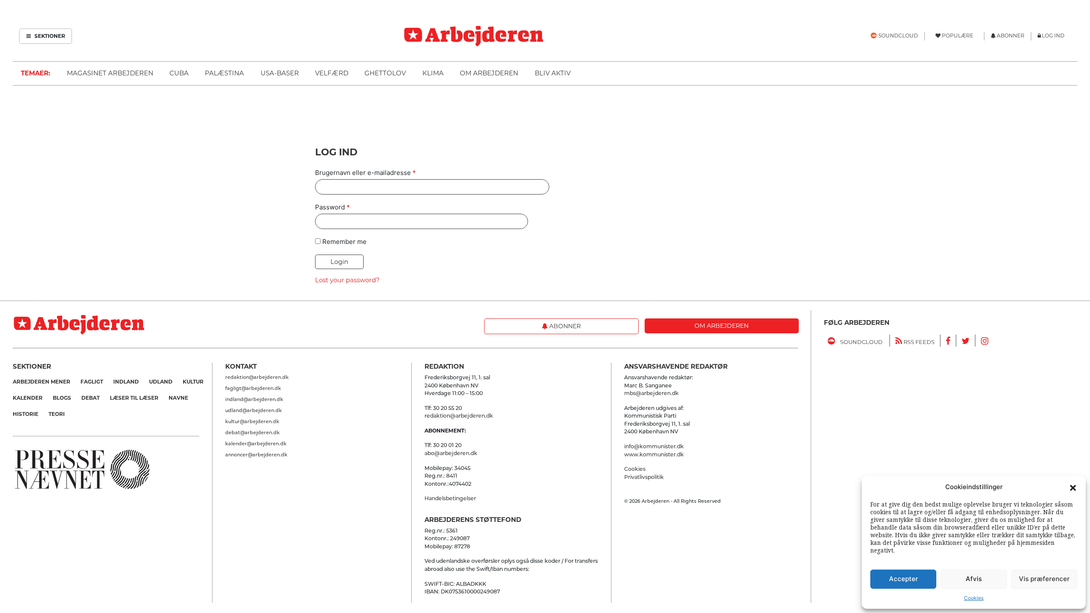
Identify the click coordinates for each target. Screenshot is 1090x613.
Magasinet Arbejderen (110, 73)
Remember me (344, 242)
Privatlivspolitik (644, 477)
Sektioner (49, 36)
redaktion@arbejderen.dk (257, 377)
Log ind (1053, 35)
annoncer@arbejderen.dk (256, 455)
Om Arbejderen (489, 73)
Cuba (179, 73)
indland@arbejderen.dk (254, 399)
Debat (90, 398)
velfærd (331, 73)
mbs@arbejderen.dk (651, 393)
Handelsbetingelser (450, 498)
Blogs (62, 398)
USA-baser (280, 73)
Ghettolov (385, 73)
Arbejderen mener (41, 381)
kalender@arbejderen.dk (256, 444)
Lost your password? (347, 280)
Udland (160, 381)
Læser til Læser (134, 398)
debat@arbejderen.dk (252, 432)
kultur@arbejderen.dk (252, 421)
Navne (178, 398)
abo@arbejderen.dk (451, 453)
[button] (1073, 487)
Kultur (193, 381)
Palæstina (224, 73)
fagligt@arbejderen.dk (253, 388)
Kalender (28, 398)
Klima (433, 73)
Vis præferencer (1044, 579)
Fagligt (91, 381)
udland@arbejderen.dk (253, 410)
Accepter (903, 579)
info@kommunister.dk (654, 446)
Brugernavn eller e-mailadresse (365, 173)
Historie (25, 414)
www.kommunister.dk (654, 454)
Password (332, 207)
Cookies (974, 598)
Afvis (974, 579)
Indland (126, 381)
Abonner (564, 326)
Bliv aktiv (553, 73)
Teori (57, 414)
